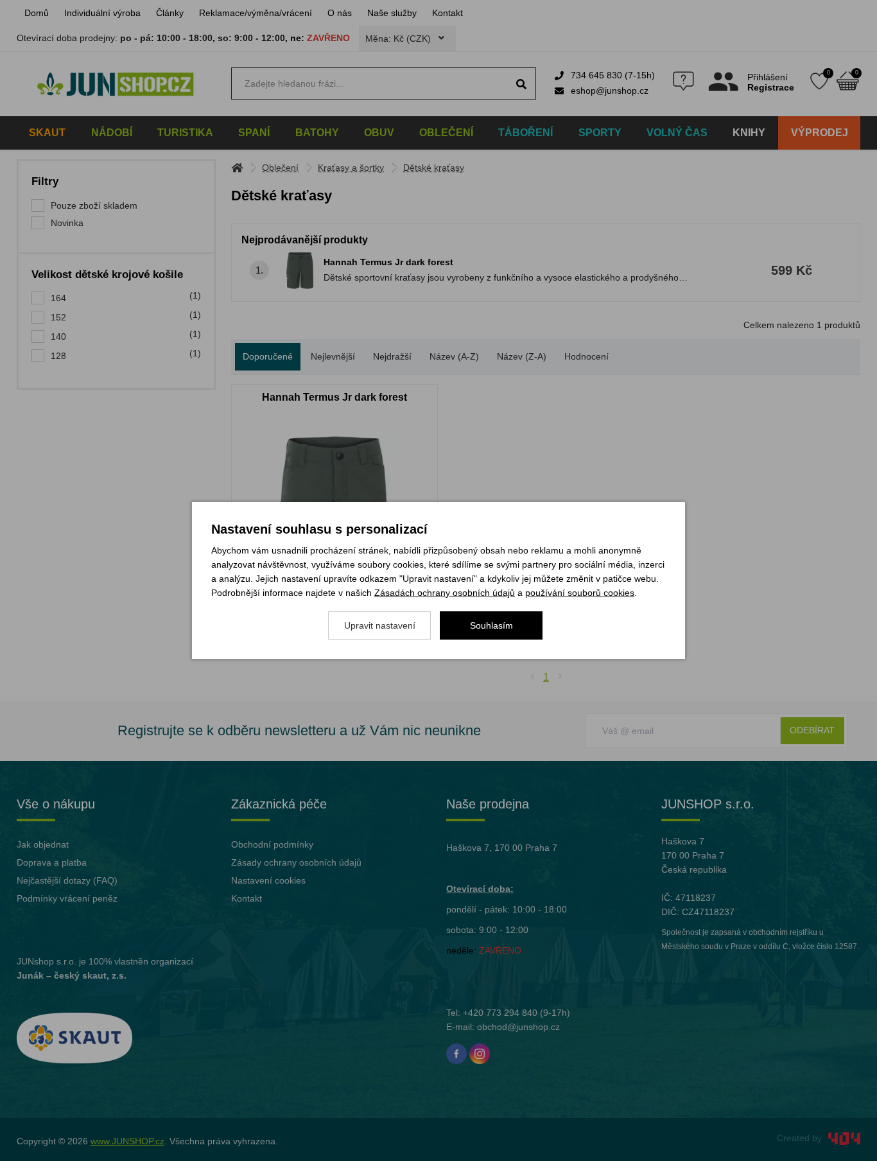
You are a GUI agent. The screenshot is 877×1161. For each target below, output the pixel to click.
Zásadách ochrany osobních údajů (444, 593)
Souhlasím (491, 625)
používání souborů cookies (579, 593)
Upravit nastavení (379, 625)
